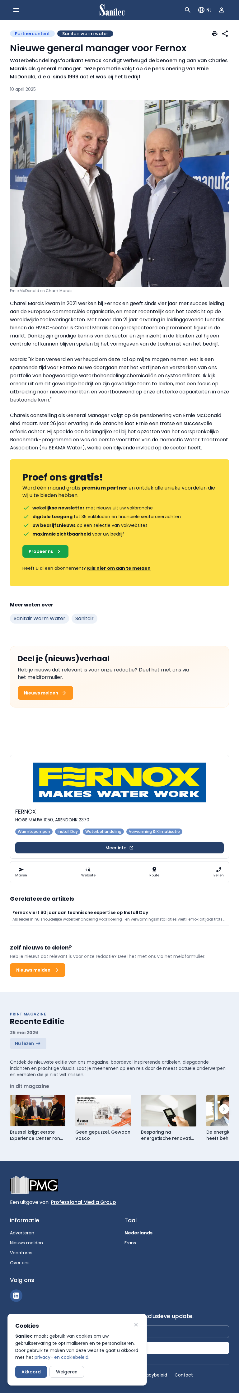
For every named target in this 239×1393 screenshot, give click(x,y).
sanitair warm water (39, 618)
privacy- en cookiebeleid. (62, 1357)
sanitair (84, 618)
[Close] (136, 1324)
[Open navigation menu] (16, 10)
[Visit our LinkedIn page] (16, 1295)
